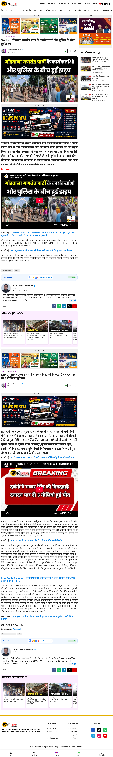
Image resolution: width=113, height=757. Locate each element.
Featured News (6, 270)
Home (42, 3)
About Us (52, 3)
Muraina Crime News (8, 634)
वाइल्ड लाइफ (87, 10)
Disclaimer (77, 3)
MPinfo (96, 10)
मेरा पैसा (47, 10)
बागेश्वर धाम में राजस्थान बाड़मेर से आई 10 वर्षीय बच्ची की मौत (36, 540)
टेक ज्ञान (54, 10)
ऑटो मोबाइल (38, 10)
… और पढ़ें (72, 300)
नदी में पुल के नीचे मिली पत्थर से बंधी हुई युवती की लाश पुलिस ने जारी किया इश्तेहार (37, 618)
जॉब (79, 10)
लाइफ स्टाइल (71, 10)
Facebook (17, 629)
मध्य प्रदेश (21, 10)
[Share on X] (69, 306)
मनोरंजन (62, 10)
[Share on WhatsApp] (59, 306)
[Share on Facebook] (54, 306)
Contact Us (64, 3)
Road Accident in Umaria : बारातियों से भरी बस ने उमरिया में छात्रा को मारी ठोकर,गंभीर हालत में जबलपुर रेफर (38, 580)
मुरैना (20, 634)
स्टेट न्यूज (12, 10)
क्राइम (7, 371)
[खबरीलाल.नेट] (10, 3)
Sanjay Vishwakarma (15, 49)
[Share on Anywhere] (74, 306)
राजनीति (28, 10)
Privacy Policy (91, 3)
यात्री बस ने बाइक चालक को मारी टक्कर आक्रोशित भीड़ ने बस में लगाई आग (42, 457)
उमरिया (16, 270)
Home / (3, 37)
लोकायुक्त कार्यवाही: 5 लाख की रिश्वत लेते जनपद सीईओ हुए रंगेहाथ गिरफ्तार (42, 250)
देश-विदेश (4, 10)
